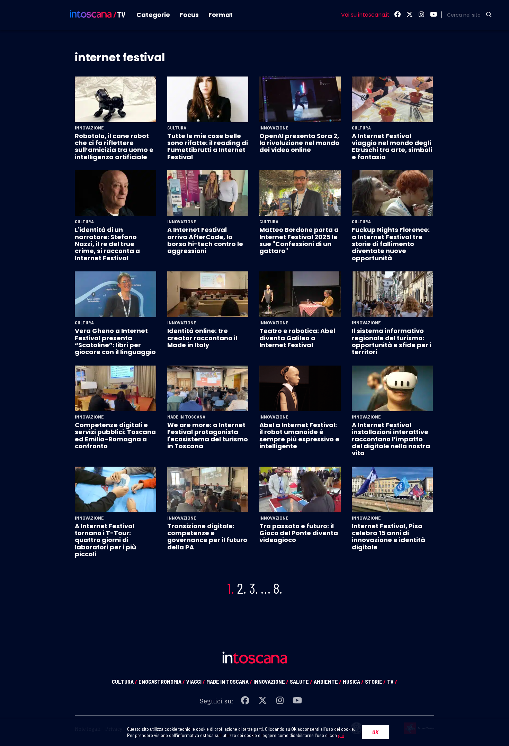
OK (375, 732)
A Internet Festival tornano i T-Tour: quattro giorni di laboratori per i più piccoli (105, 540)
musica (353, 681)
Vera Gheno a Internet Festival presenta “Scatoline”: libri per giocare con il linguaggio (115, 341)
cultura (124, 681)
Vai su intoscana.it (365, 15)
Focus (189, 14)
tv (392, 681)
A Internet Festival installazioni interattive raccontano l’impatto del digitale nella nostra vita (391, 439)
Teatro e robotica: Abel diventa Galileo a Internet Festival (297, 337)
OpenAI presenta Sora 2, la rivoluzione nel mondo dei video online (299, 143)
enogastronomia (162, 681)
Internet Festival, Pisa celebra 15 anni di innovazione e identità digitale (388, 536)
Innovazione (89, 128)
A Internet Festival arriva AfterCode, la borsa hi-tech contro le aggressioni (205, 240)
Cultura (176, 128)
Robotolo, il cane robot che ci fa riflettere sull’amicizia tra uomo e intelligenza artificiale (114, 146)
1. (230, 588)
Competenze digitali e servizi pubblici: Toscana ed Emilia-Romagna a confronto (115, 435)
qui (341, 735)
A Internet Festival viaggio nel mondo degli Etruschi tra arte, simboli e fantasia (392, 146)
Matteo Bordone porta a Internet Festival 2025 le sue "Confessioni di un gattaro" (299, 240)
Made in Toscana (186, 417)
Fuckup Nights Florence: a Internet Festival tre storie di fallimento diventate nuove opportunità (391, 243)
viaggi (195, 681)
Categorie (153, 14)
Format (220, 14)
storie (375, 681)
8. (277, 588)
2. (241, 588)
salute (301, 681)
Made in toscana (229, 681)
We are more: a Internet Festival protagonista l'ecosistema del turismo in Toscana (207, 435)
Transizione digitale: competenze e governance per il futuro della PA (207, 536)
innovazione (270, 681)
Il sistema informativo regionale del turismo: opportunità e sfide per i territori (391, 341)
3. (253, 588)
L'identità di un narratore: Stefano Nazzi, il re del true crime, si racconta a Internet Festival (107, 243)
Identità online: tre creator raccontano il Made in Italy (202, 337)
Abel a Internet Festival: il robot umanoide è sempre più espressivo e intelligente (299, 435)
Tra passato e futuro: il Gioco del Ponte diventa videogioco (298, 533)
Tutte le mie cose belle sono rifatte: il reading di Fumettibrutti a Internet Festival (207, 146)
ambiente (327, 681)
